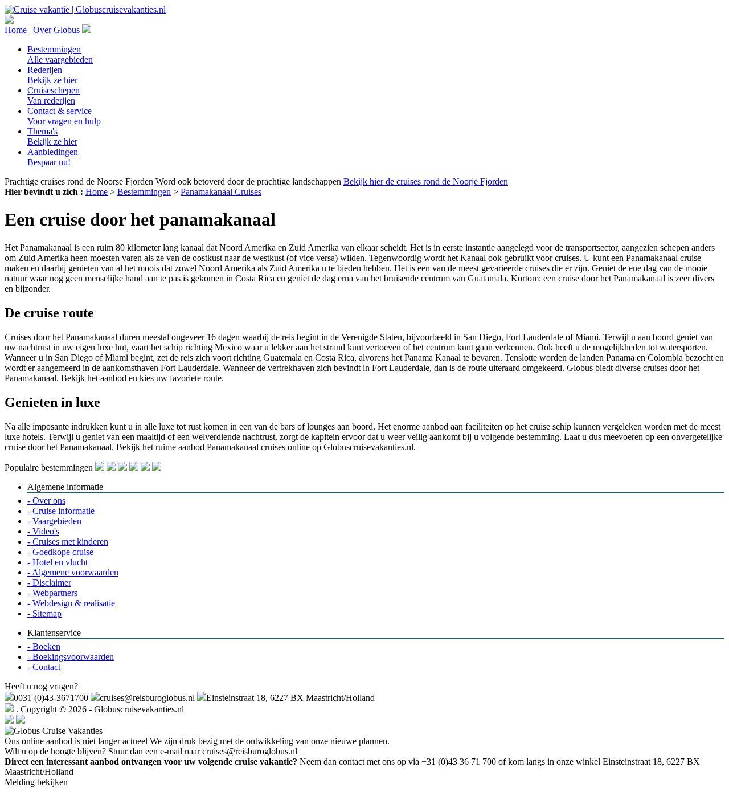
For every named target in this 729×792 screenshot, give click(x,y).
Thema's (52, 136)
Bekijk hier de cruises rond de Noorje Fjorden (425, 181)
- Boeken (43, 646)
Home (16, 30)
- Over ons (46, 500)
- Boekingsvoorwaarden (70, 657)
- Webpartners (52, 593)
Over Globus (56, 30)
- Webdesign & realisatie (71, 603)
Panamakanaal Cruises (221, 192)
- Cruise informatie (61, 511)
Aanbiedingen (52, 157)
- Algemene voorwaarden (72, 572)
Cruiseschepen (53, 95)
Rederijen (52, 75)
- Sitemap (44, 613)
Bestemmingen (60, 54)
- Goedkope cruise (60, 552)
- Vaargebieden (54, 521)
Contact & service (64, 116)
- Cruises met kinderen (67, 541)
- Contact (43, 667)
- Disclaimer (49, 582)
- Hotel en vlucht (57, 562)
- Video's (43, 531)
